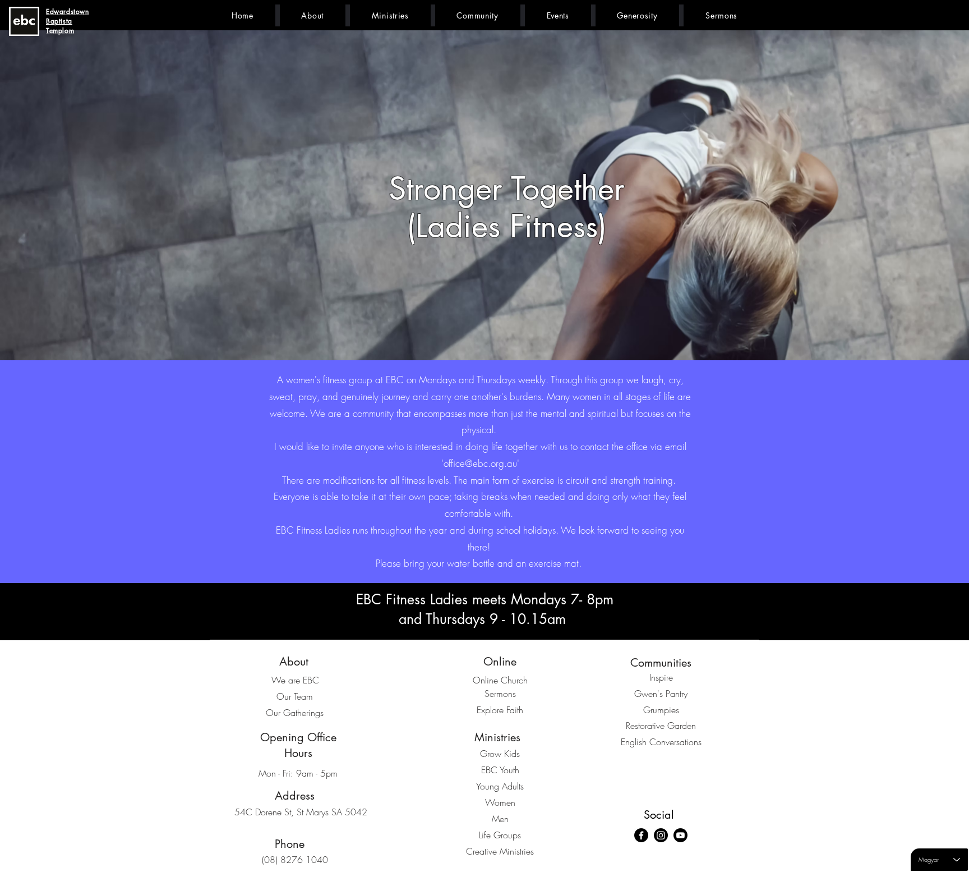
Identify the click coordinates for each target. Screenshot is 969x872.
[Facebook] (641, 835)
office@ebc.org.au (480, 463)
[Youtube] (680, 835)
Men (500, 819)
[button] (312, 15)
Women (500, 802)
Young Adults (500, 786)
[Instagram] (661, 835)
